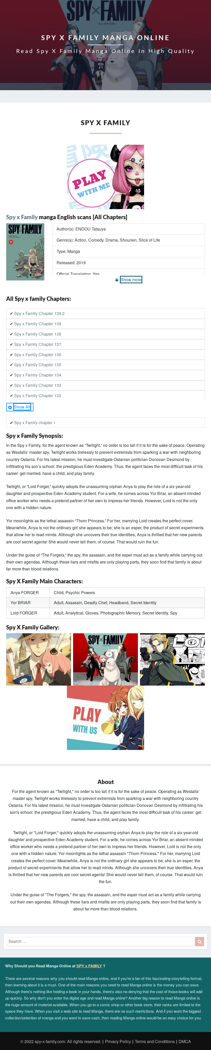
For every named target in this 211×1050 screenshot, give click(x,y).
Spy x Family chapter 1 (35, 422)
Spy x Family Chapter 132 (37, 395)
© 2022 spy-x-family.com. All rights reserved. (60, 1041)
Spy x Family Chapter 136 (37, 354)
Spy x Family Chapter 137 (37, 344)
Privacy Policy (118, 1041)
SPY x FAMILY (89, 966)
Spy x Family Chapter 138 (37, 334)
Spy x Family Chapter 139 (37, 324)
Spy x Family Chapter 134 (37, 375)
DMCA (185, 1041)
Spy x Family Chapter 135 (37, 365)
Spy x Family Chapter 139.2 (39, 313)
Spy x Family (22, 217)
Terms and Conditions (155, 1041)
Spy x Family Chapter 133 (37, 385)
